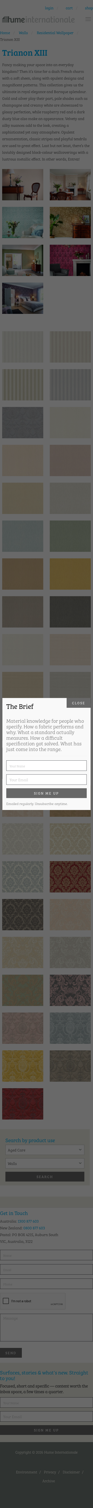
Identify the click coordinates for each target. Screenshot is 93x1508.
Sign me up (46, 793)
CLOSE (78, 702)
